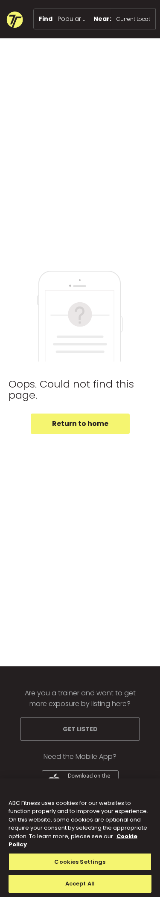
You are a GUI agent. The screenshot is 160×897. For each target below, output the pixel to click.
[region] (80, 837)
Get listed (80, 729)
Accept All (80, 884)
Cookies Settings (79, 862)
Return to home (80, 423)
